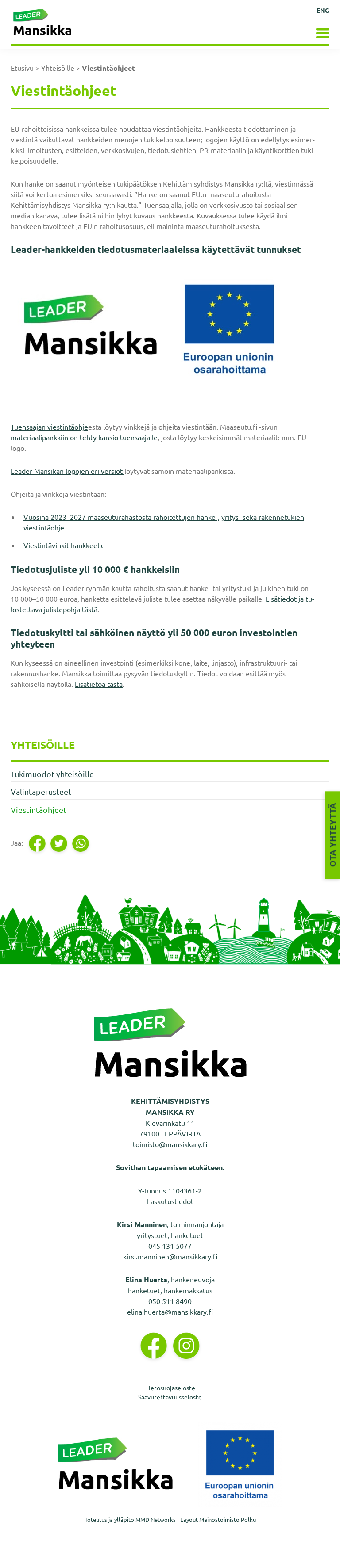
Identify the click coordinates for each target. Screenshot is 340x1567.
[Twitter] (59, 843)
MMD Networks (155, 1519)
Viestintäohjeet (38, 809)
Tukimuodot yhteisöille (52, 773)
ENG (323, 10)
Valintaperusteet (41, 791)
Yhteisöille (57, 67)
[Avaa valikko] (313, 32)
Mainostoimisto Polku (227, 1519)
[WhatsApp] (81, 843)
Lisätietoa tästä (99, 683)
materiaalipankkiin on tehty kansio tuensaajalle (84, 437)
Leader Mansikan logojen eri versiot (67, 470)
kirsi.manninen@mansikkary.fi (170, 1256)
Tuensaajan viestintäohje (49, 426)
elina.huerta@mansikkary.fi (170, 1311)
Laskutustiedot (170, 1201)
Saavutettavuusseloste (170, 1397)
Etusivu (22, 67)
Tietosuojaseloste (170, 1388)
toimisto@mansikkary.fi (170, 1144)
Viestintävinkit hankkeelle (64, 545)
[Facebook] (38, 843)
